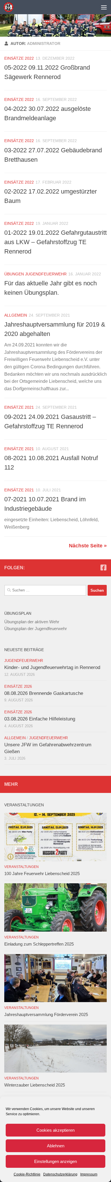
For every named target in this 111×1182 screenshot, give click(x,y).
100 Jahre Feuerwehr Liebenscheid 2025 (42, 873)
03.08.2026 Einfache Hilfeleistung (39, 719)
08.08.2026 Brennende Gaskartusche (43, 693)
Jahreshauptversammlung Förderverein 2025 (46, 1014)
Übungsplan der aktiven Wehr (31, 621)
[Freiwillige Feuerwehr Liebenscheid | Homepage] (10, 7)
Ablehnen (55, 1145)
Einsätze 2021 (19, 407)
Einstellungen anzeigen (55, 1161)
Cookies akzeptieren (55, 1130)
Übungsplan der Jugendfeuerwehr (35, 628)
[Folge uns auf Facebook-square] (103, 567)
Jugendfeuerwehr (23, 660)
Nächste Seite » (88, 546)
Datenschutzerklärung (60, 1174)
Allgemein (15, 315)
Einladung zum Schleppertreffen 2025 (39, 944)
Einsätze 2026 (18, 686)
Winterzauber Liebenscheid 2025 (34, 1085)
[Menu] (104, 7)
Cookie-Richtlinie (27, 1174)
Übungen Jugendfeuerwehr (35, 274)
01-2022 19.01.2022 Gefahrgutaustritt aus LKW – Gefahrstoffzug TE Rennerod (55, 242)
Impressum (88, 1174)
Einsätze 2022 (19, 58)
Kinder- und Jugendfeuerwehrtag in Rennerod (52, 667)
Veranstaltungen (21, 867)
